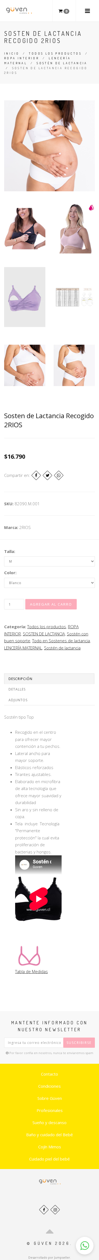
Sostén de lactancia (62, 63)
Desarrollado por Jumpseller (49, 1257)
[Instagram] (55, 1209)
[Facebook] (36, 475)
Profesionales (50, 1110)
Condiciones (49, 1086)
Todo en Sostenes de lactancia (61, 640)
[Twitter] (47, 475)
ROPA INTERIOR (21, 58)
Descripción (20, 678)
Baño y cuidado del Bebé (49, 1134)
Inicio (11, 53)
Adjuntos (18, 700)
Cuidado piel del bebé (49, 1159)
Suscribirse (79, 1042)
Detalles (17, 689)
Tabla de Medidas (31, 971)
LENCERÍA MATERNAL (23, 648)
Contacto (49, 1074)
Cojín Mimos (49, 1146)
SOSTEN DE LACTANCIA (44, 633)
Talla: (9, 551)
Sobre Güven (49, 1098)
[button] (85, 1245)
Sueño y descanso (49, 1122)
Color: (10, 572)
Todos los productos (55, 53)
